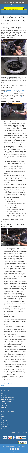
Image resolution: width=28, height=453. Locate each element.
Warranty (3, 407)
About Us (3, 395)
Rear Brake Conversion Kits (8, 397)
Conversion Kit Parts (6, 401)
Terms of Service (5, 426)
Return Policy (4, 422)
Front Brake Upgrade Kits (7, 399)
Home (2, 393)
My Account (15, 2)
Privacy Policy (4, 424)
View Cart (21, 2)
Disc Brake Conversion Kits (12, 383)
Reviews (3, 418)
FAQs (2, 416)
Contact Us (6, 2)
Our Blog (3, 403)
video (22, 97)
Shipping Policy (5, 420)
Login (11, 2)
